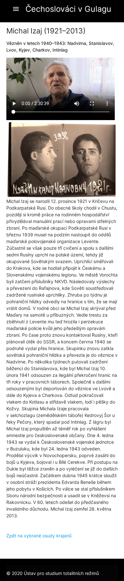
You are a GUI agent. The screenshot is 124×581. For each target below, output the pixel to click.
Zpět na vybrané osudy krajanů (39, 535)
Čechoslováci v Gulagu (68, 9)
